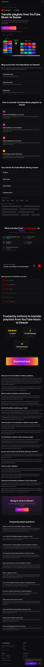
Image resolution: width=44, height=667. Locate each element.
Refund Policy (25, 656)
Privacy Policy (25, 655)
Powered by (3, 649)
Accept (31, 663)
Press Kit (24, 649)
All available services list (6, 660)
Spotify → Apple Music (6, 655)
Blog (24, 648)
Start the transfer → (8, 28)
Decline (39, 663)
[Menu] (42, 2)
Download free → (22, 509)
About (24, 644)
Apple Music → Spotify (6, 658)
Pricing (24, 646)
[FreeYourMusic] (5, 2)
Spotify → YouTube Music (6, 656)
